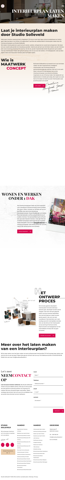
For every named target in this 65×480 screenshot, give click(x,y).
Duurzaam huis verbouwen (23, 450)
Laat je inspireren (23, 231)
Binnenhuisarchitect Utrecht (23, 458)
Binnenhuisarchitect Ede (38, 453)
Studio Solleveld (5, 476)
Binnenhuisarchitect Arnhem (23, 435)
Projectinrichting (37, 442)
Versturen (57, 411)
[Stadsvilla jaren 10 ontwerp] (40, 168)
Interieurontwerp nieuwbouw (23, 454)
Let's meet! (38, 85)
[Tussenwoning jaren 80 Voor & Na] (16, 168)
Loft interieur (36, 438)
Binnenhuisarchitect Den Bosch (24, 461)
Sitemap (31, 476)
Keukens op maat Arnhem (39, 435)
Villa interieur (36, 446)
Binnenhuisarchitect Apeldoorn (40, 451)
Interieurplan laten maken (39, 429)
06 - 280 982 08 (54, 434)
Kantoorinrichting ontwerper (39, 431)
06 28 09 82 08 (57, 355)
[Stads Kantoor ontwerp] (18, 140)
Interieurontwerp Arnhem (23, 456)
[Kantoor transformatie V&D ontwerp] (57, 168)
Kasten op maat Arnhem (38, 433)
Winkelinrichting (37, 449)
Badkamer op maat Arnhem (23, 433)
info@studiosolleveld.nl (19, 357)
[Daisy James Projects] (46, 112)
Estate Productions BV (8, 452)
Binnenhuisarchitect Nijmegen (40, 462)
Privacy (36, 476)
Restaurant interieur (38, 444)
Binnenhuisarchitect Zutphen (23, 463)
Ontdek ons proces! (45, 335)
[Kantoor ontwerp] (13, 112)
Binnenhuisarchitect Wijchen (39, 459)
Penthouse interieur (37, 440)
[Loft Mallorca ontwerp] (52, 140)
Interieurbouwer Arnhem (23, 452)
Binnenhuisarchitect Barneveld (24, 469)
